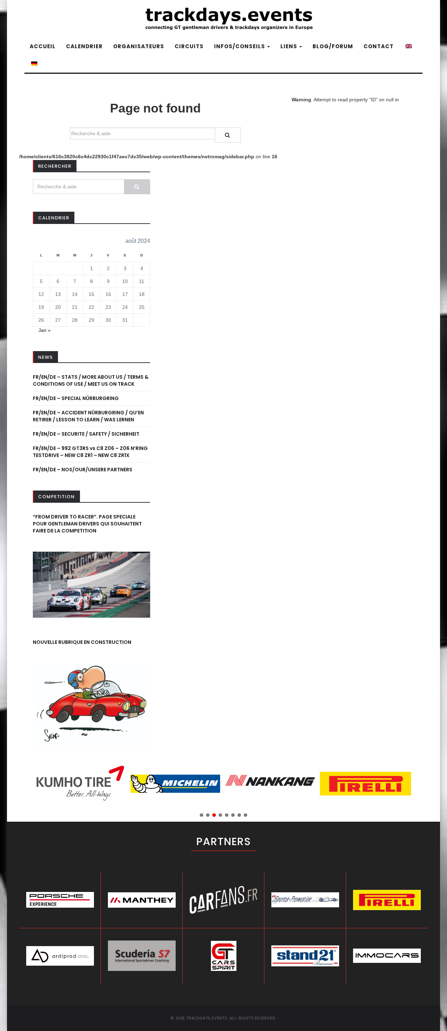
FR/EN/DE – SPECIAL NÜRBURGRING (76, 398)
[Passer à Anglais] (408, 46)
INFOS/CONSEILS (240, 46)
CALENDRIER (84, 46)
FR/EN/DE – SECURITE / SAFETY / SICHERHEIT (86, 433)
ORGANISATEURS (138, 46)
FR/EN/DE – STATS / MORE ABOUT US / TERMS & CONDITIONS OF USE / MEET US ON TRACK (90, 380)
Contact (379, 46)
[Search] (228, 135)
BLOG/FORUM (333, 46)
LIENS (289, 46)
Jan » (44, 330)
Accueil (43, 46)
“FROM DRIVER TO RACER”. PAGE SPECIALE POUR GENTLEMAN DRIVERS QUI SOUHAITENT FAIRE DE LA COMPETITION (87, 523)
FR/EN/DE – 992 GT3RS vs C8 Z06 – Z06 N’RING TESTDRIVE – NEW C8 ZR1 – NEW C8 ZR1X (90, 452)
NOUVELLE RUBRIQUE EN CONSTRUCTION (82, 642)
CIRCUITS (189, 46)
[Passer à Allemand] (33, 64)
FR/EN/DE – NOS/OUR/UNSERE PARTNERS (82, 469)
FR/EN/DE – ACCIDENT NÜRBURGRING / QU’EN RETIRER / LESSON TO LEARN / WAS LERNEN (88, 416)
